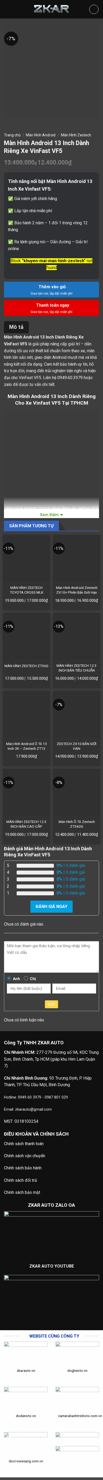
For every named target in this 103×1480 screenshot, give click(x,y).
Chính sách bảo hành (22, 1167)
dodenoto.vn (26, 1416)
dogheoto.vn (77, 1370)
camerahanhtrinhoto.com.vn (80, 1416)
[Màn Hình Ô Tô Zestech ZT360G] (76, 792)
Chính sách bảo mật (22, 1192)
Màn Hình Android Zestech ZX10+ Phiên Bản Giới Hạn (76, 589)
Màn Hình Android (40, 135)
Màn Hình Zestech (76, 135)
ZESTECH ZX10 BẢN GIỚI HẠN (76, 746)
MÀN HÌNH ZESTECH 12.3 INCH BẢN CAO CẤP (26, 824)
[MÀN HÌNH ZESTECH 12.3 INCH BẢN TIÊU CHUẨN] (76, 636)
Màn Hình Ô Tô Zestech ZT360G (77, 824)
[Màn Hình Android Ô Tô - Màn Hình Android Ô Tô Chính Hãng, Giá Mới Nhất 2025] (51, 9)
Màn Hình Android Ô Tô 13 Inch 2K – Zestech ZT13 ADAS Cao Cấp (26, 748)
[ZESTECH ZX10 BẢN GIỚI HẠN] (76, 714)
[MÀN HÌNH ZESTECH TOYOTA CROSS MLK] (26, 558)
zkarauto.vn (26, 1370)
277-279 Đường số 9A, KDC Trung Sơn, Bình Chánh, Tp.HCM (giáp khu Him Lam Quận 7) (51, 1059)
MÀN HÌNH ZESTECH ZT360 (26, 666)
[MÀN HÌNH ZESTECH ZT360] (26, 636)
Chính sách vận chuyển (24, 1155)
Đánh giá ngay (51, 906)
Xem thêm (49, 514)
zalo (8, 384)
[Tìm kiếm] (94, 9)
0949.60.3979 (70, 377)
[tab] (16, 327)
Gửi (51, 1004)
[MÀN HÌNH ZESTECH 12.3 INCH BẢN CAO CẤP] (26, 792)
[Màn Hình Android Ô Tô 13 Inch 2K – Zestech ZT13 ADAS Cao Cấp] (26, 714)
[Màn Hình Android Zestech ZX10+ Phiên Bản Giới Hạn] (76, 558)
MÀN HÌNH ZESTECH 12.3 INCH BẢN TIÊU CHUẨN (77, 667)
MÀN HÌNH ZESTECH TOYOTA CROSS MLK (26, 589)
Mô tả (16, 327)
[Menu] (8, 9)
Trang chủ (12, 135)
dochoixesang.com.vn (26, 1461)
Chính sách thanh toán (24, 1143)
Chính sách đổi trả (20, 1180)
